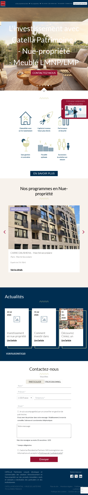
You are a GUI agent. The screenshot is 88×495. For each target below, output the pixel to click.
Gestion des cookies (75, 491)
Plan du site (54, 486)
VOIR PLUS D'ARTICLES (15, 353)
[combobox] (25, 398)
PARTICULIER (35, 381)
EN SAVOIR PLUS (44, 173)
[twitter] (76, 476)
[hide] (62, 109)
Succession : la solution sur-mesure (62, 157)
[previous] (5, 232)
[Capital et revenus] (45, 118)
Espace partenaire (80, 3)
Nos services (45, 3)
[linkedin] (80, 476)
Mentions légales (66, 486)
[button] (44, 90)
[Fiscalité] (45, 144)
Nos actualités (61, 3)
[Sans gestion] (25, 144)
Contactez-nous (68, 3)
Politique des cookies (58, 491)
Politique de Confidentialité (50, 453)
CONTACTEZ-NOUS (44, 72)
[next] (83, 232)
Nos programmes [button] (35, 3)
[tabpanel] (44, 49)
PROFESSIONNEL (53, 381)
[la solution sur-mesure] (63, 144)
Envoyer (44, 459)
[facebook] (71, 476)
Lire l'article (12, 340)
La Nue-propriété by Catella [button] (21, 3)
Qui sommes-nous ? (53, 3)
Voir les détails (17, 270)
